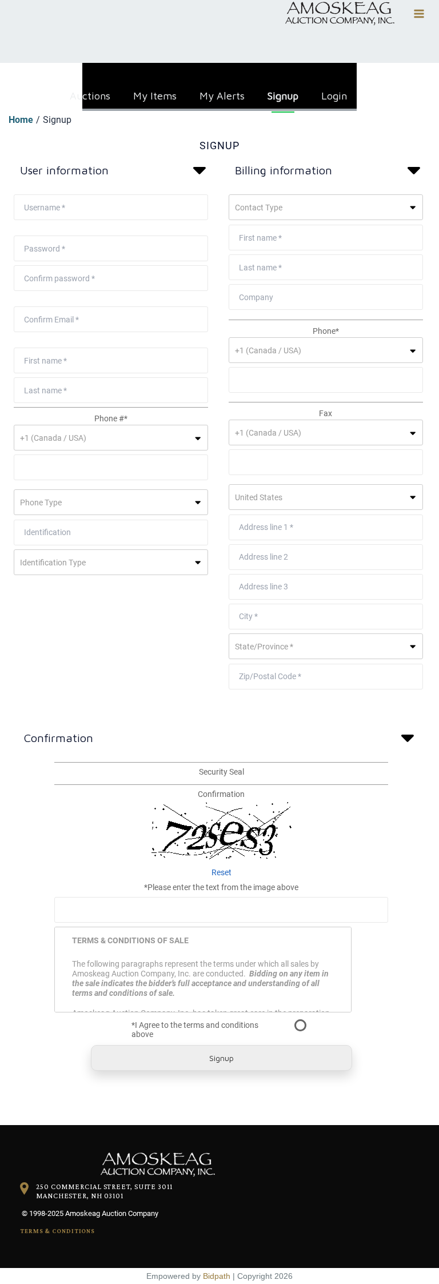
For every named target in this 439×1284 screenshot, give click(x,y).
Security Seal (221, 771)
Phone (326, 331)
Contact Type (258, 207)
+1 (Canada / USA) (53, 437)
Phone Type (41, 502)
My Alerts (222, 93)
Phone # (110, 418)
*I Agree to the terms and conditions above (194, 1029)
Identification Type (53, 562)
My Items (155, 93)
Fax (325, 413)
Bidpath (216, 1276)
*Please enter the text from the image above (221, 887)
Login (334, 93)
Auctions (90, 93)
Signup (283, 93)
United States (258, 497)
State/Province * (264, 646)
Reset (221, 872)
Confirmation (221, 794)
